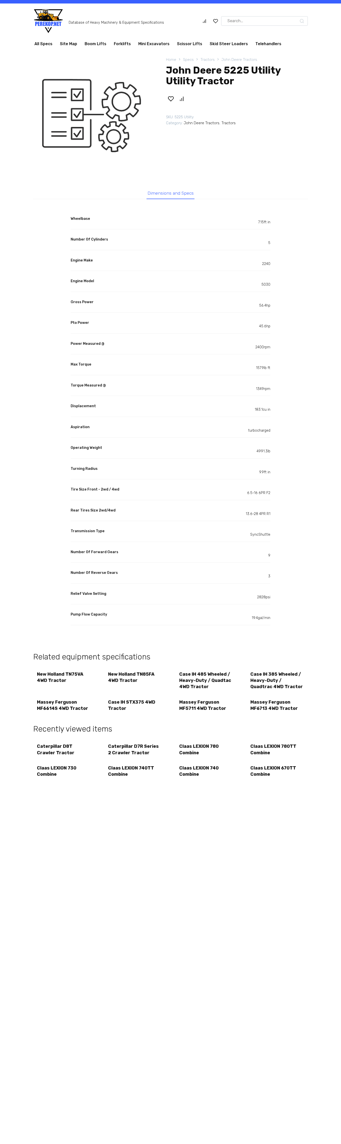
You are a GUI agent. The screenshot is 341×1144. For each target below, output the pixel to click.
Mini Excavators (154, 43)
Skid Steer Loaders (229, 43)
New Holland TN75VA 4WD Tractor (60, 677)
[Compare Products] (204, 21)
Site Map (68, 43)
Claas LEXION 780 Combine (199, 749)
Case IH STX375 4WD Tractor (131, 705)
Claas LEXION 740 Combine (199, 771)
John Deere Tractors (239, 59)
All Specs (43, 43)
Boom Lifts (95, 43)
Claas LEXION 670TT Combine (273, 771)
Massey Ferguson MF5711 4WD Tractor (202, 705)
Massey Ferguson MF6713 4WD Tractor (274, 705)
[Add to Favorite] (170, 99)
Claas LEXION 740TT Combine (131, 771)
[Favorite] (215, 21)
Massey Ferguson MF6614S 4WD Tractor (62, 705)
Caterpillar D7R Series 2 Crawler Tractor (133, 749)
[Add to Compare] (181, 99)
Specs (188, 59)
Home (171, 59)
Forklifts (122, 43)
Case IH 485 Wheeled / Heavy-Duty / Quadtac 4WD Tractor (205, 680)
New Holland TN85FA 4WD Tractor (131, 677)
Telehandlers (268, 43)
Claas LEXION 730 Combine (56, 771)
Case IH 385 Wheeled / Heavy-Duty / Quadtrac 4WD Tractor (276, 680)
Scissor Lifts (189, 43)
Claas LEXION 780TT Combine (273, 749)
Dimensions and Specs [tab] (171, 193)
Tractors (207, 59)
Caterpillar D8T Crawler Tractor (55, 749)
